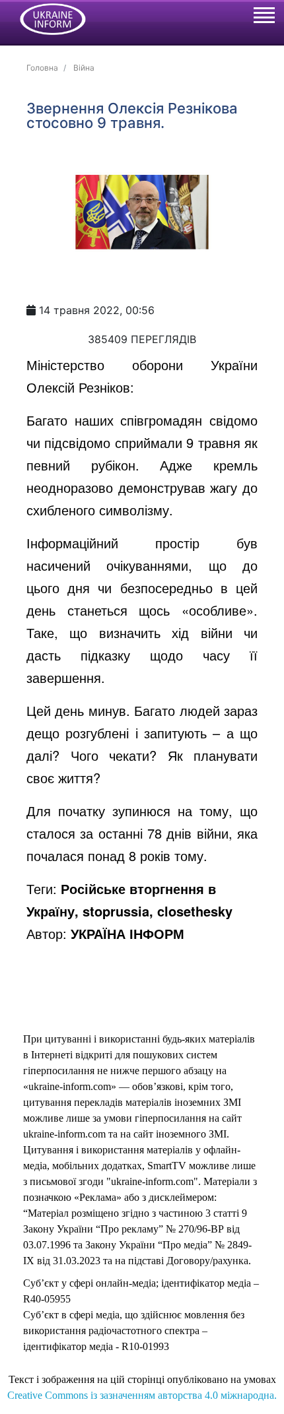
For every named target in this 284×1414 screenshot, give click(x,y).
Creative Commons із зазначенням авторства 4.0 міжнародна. (142, 1395)
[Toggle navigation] (263, 17)
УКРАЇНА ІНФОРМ (127, 933)
